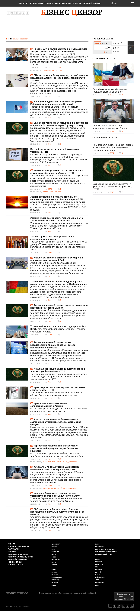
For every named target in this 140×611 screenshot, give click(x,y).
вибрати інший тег (20, 39)
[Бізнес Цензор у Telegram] (16, 13)
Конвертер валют (103, 39)
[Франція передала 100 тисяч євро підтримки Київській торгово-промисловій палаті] (17, 107)
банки (97, 544)
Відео (57, 3)
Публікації (87, 3)
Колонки (97, 3)
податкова (99, 582)
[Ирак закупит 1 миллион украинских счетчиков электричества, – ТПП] (17, 393)
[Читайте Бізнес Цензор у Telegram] (118, 606)
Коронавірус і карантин (52, 192)
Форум (71, 3)
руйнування (99, 577)
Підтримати (13, 549)
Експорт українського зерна (106, 549)
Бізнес (78, 3)
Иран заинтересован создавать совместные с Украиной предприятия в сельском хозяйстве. (58, 409)
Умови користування (18, 554)
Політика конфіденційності (20, 557)
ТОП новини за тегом (105, 138)
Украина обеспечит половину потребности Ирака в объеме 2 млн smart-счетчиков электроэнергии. (56, 393)
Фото (54, 554)
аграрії (98, 572)
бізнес (97, 559)
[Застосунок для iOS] (23, 13)
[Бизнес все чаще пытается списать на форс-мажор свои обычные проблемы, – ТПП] (17, 176)
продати (97, 43)
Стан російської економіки (105, 552)
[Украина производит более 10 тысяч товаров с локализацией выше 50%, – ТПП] (17, 374)
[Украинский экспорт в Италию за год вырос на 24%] (17, 332)
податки (98, 569)
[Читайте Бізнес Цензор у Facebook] (110, 606)
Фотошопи (56, 559)
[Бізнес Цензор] (71, 13)
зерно (97, 575)
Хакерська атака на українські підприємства (60, 462)
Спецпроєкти (57, 577)
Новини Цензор (15, 562)
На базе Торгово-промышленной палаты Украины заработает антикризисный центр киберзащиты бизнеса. (59, 454)
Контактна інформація (18, 547)
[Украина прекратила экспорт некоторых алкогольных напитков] (17, 242)
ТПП (10, 39)
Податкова (47, 70)
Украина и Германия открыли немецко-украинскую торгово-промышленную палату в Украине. (56, 499)
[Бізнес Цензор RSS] (27, 13)
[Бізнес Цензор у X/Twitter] (12, 13)
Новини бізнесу (15, 565)
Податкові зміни (58, 70)
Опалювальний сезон (103, 554)
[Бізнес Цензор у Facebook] (8, 13)
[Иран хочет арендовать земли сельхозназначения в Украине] (17, 409)
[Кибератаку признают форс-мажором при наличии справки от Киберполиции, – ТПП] (17, 472)
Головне (55, 575)
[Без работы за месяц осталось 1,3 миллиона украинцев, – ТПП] (17, 154)
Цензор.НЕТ (23, 3)
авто (97, 580)
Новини (33, 3)
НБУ (96, 567)
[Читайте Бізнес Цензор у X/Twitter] (114, 606)
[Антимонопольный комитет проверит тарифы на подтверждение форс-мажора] (17, 310)
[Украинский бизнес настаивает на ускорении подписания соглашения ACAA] (17, 263)
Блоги (64, 3)
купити (104, 43)
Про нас (11, 544)
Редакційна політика (17, 559)
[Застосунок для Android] (19, 13)
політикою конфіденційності (85, 593)
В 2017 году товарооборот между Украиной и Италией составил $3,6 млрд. (57, 330)
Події (40, 3)
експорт (98, 562)
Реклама (12, 552)
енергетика (99, 564)
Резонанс (48, 3)
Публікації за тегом (104, 58)
